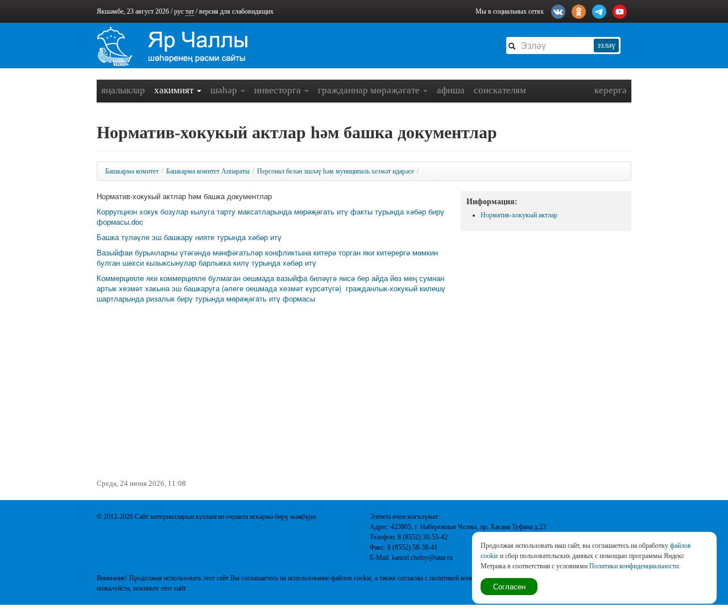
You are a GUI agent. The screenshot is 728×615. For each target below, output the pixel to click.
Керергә (610, 90)
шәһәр (224, 90)
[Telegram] (599, 10)
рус (179, 11)
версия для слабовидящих (236, 11)
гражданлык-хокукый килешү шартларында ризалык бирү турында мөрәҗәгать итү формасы (271, 293)
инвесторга (278, 90)
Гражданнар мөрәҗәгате (370, 90)
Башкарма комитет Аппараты (208, 171)
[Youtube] (619, 10)
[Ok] (579, 10)
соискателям (500, 90)
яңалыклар (123, 90)
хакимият (175, 90)
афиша (451, 90)
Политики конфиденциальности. (634, 566)
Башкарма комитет (132, 171)
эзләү (606, 45)
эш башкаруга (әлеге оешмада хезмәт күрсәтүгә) (258, 288)
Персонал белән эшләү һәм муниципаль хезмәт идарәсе (335, 171)
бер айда (373, 278)
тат (189, 11)
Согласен (509, 586)
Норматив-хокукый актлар (519, 215)
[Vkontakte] (558, 10)
